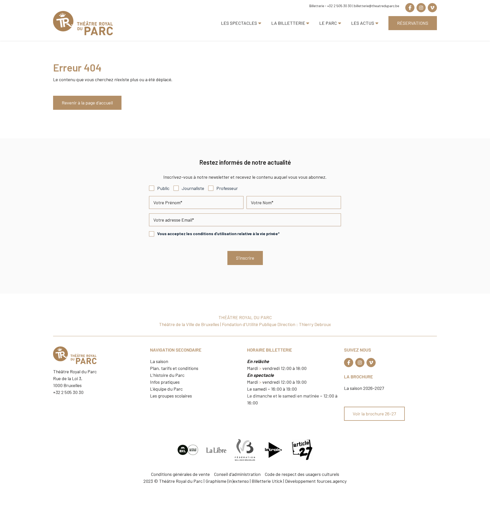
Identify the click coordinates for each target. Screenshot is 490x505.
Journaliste (193, 188)
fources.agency (332, 481)
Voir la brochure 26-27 (374, 413)
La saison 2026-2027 (364, 388)
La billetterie (288, 23)
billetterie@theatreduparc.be (376, 6)
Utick (277, 481)
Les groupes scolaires (171, 396)
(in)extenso (238, 481)
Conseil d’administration (237, 474)
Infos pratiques (165, 382)
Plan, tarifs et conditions (174, 368)
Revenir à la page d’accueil (87, 102)
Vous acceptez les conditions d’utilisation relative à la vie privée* (218, 233)
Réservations (412, 23)
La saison (159, 361)
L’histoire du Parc (167, 375)
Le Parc (328, 23)
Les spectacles (239, 23)
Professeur (227, 188)
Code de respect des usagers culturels (302, 474)
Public (163, 188)
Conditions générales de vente (180, 474)
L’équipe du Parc (166, 389)
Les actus (362, 23)
